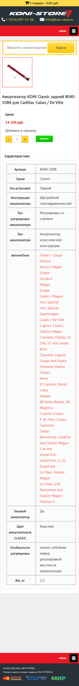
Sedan (44, 431)
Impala (45, 396)
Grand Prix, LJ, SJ (52, 460)
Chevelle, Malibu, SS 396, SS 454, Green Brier (55, 343)
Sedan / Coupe (51, 255)
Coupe (45, 290)
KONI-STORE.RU (45, 672)
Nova (44, 378)
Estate (45, 273)
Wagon (45, 284)
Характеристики (16, 156)
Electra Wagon (51, 267)
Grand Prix (48, 454)
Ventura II (47, 501)
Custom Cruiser (52, 413)
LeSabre (46, 278)
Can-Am (46, 449)
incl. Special (49, 302)
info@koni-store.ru (59, 19)
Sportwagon (49, 314)
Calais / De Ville (52, 319)
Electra (45, 261)
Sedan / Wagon (51, 296)
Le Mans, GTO (50, 484)
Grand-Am (47, 466)
